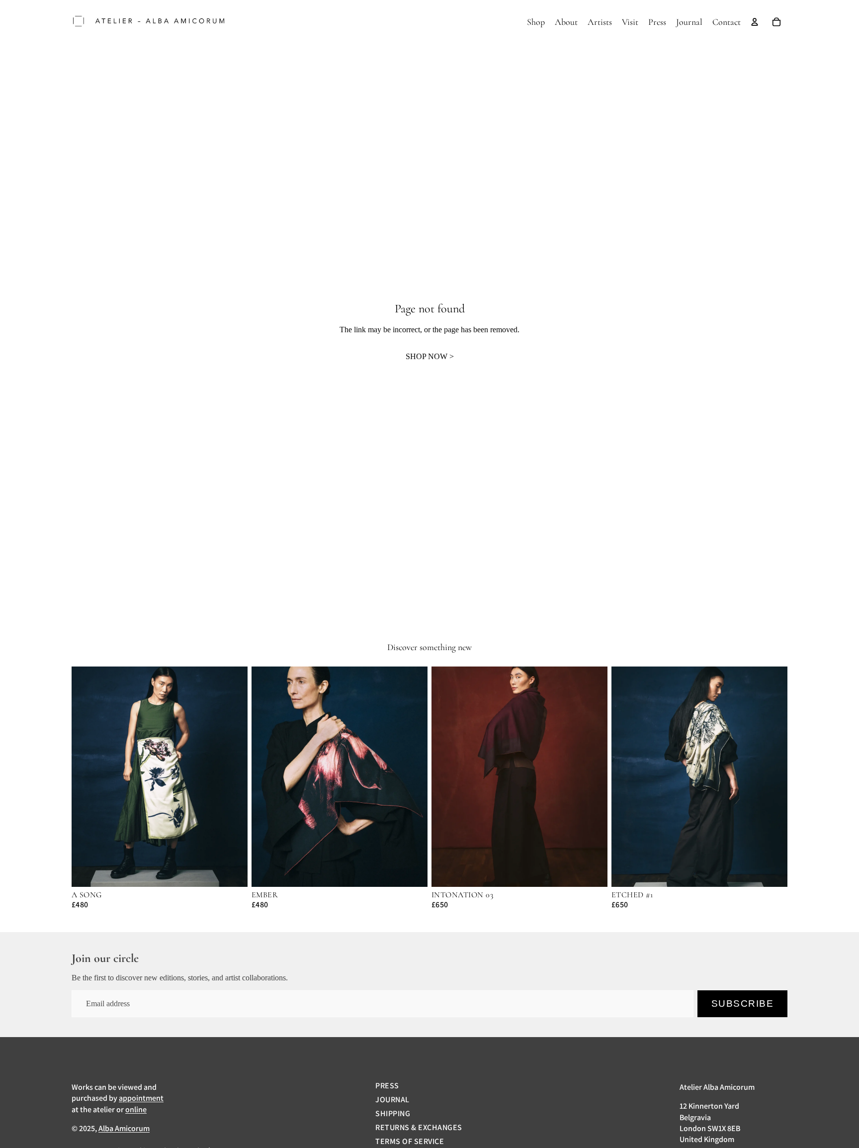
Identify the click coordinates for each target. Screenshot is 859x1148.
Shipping (392, 1113)
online (136, 1109)
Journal (392, 1099)
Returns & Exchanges (418, 1127)
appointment (141, 1098)
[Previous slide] (86, 776)
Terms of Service (409, 1141)
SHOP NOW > (430, 356)
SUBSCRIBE (742, 1003)
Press (387, 1085)
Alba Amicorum (124, 1128)
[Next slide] (233, 776)
